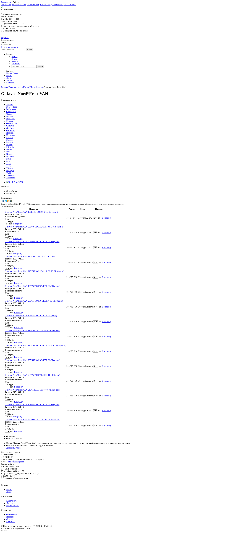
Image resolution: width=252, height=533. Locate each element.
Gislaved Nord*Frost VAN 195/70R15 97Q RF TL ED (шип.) (31, 256)
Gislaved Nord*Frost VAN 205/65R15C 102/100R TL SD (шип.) (32, 241)
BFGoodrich (11, 107)
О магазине (6, 4)
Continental (11, 111)
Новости (16, 4)
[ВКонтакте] (3, 201)
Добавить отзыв (13, 448)
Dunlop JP (10, 119)
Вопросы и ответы (67, 4)
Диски (14, 59)
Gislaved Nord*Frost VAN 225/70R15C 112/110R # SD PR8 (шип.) (34, 227)
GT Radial (10, 130)
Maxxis (9, 145)
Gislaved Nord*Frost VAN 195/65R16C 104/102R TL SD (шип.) (32, 405)
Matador (9, 142)
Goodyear (10, 128)
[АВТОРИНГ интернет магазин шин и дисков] (2, 7)
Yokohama (10, 178)
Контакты (16, 64)
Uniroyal (10, 170)
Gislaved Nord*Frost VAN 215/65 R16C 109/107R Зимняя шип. (32, 390)
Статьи (23, 4)
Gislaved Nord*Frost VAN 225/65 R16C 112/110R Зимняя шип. (32, 419)
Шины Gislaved (36, 87)
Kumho (9, 137)
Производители (16, 87)
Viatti (8, 173)
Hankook (10, 133)
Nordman (10, 156)
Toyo (8, 166)
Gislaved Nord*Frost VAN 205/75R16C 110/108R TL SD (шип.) (32, 375)
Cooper (9, 114)
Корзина (5, 37)
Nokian (9, 154)
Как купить (45, 4)
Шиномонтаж (33, 4)
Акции (15, 61)
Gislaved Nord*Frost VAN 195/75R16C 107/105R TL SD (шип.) (32, 286)
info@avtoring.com (16, 462)
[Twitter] (5, 201)
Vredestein (10, 175)
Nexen (9, 149)
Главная (4, 87)
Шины (14, 56)
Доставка (55, 4)
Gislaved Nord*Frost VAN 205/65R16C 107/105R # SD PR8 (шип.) (34, 301)
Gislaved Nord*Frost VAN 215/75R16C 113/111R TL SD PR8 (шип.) (34, 271)
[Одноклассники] (8, 201)
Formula (9, 121)
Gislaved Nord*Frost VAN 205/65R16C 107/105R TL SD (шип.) (32, 360)
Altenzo (9, 104)
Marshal (9, 140)
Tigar (8, 163)
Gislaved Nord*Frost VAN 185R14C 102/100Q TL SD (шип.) (31, 212)
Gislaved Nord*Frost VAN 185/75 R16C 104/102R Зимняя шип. (32, 330)
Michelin (10, 147)
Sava (8, 161)
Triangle (9, 168)
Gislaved (10, 126)
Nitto (8, 152)
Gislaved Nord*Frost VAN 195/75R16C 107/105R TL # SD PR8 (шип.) (35, 345)
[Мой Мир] (11, 201)
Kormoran (10, 135)
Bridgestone (11, 109)
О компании (11, 514)
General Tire (11, 123)
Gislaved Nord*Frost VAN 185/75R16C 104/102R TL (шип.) (31, 316)
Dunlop (9, 116)
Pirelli (8, 159)
